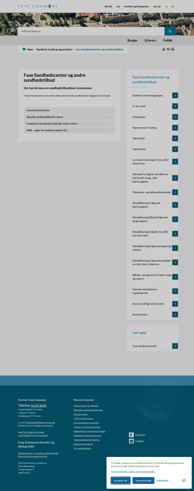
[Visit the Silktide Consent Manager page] (183, 480)
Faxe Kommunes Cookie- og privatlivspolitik (132, 471)
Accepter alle (120, 480)
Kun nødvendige (143, 480)
